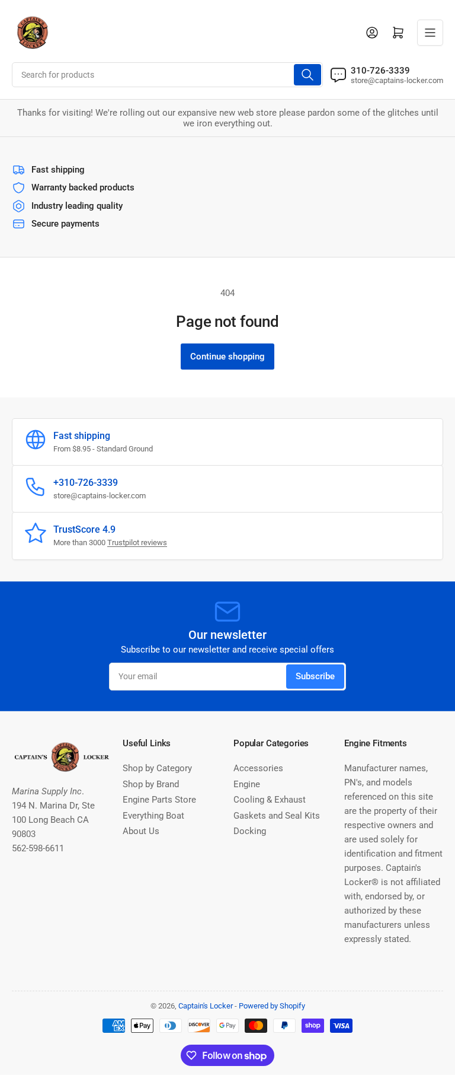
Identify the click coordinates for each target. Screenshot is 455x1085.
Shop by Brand (151, 784)
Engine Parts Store (159, 799)
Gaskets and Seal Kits (276, 815)
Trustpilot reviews (137, 542)
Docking (249, 831)
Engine (246, 784)
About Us (141, 831)
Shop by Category (157, 768)
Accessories (258, 768)
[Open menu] (430, 33)
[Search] (307, 75)
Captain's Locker (205, 1005)
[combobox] (167, 74)
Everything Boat (153, 815)
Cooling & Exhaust (269, 799)
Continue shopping (227, 356)
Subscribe (315, 676)
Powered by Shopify (272, 1005)
